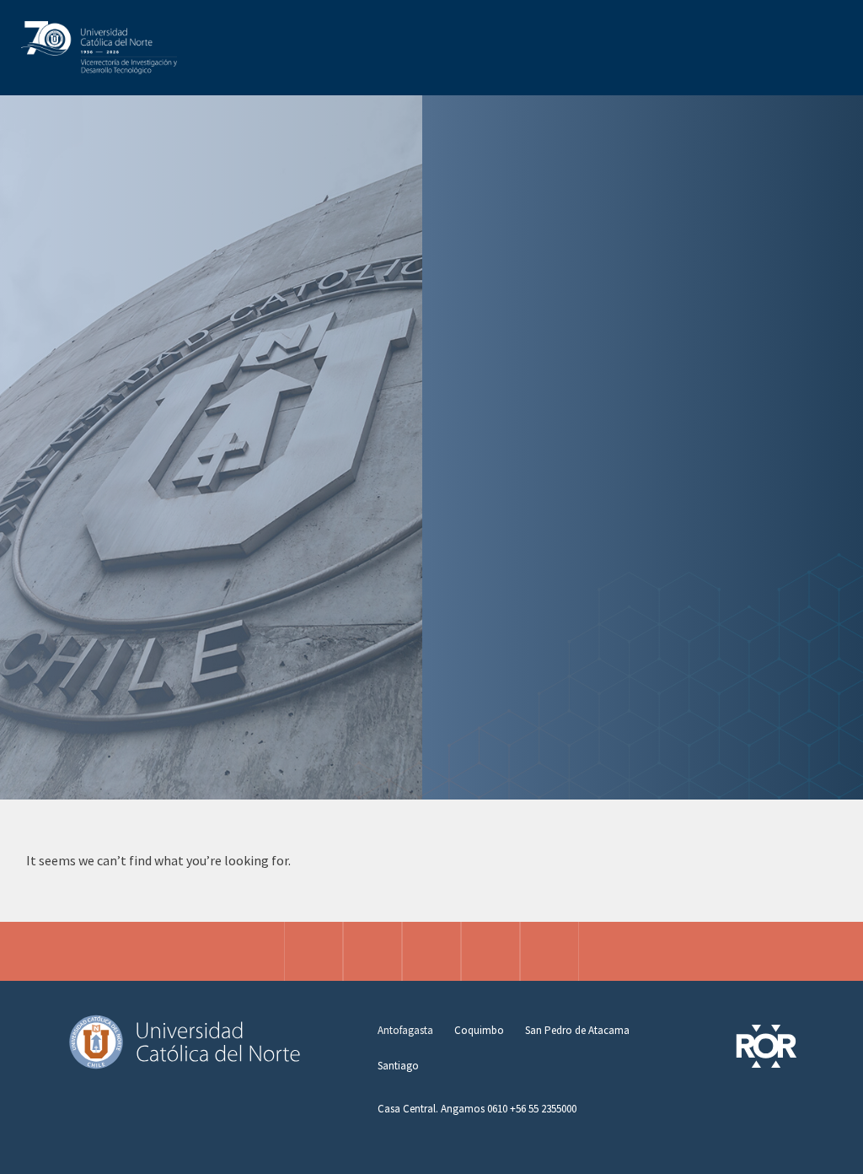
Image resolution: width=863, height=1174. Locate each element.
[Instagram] (313, 951)
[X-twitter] (431, 951)
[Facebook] (372, 951)
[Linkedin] (490, 951)
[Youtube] (549, 951)
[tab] (405, 1030)
